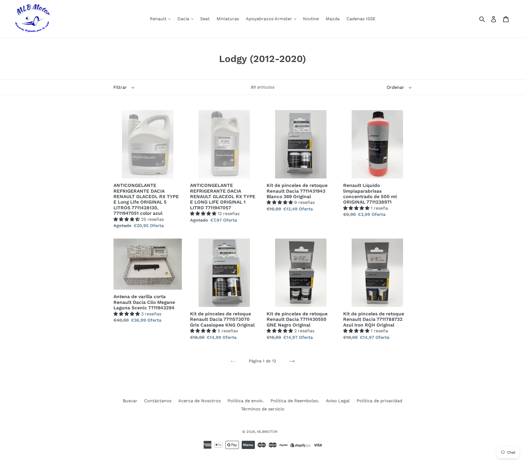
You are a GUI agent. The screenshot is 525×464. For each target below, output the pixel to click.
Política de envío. (246, 400)
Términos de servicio (262, 409)
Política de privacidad (379, 400)
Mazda (333, 18)
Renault (159, 18)
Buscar (130, 400)
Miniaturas (228, 18)
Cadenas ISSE (360, 18)
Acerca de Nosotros (199, 400)
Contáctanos (157, 400)
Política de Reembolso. (294, 400)
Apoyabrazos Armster (269, 18)
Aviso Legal (338, 400)
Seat (205, 18)
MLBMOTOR (267, 432)
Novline (311, 18)
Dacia (184, 18)
